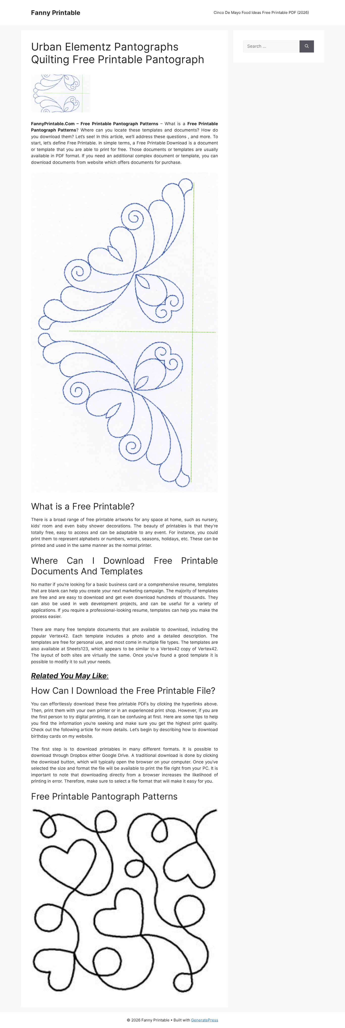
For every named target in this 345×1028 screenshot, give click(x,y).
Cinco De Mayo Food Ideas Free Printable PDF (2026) (261, 12)
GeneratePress (204, 1020)
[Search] (307, 46)
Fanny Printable (55, 12)
